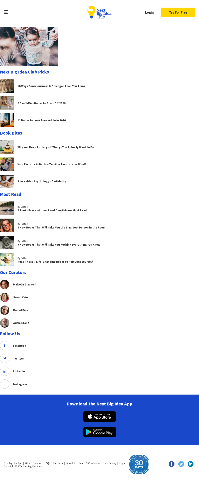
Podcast (37, 463)
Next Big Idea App (13, 463)
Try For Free (178, 12)
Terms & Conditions (89, 463)
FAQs (47, 463)
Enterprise (58, 463)
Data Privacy (109, 463)
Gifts (27, 463)
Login (149, 12)
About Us (71, 463)
